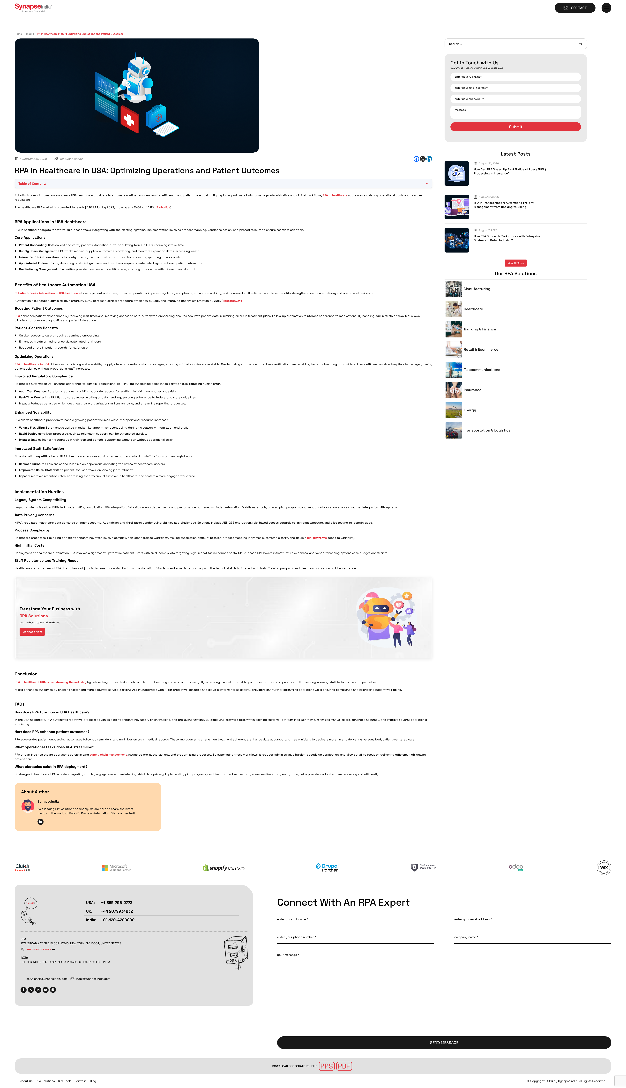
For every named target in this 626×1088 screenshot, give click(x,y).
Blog (29, 34)
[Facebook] (416, 159)
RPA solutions (45, 1081)
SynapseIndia (73, 159)
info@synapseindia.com (93, 979)
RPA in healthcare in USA (32, 364)
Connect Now (32, 632)
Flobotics (163, 207)
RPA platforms (317, 538)
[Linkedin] (429, 159)
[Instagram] (53, 990)
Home (18, 34)
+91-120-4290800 (118, 920)
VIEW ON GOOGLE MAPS (38, 949)
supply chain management (108, 754)
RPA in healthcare (335, 195)
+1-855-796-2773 (117, 902)
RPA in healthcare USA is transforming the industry (50, 682)
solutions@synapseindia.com (46, 979)
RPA (17, 316)
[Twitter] (31, 990)
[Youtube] (45, 990)
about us (26, 1081)
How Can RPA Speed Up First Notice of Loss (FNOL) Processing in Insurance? (510, 171)
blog (93, 1081)
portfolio (81, 1081)
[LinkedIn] (38, 990)
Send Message (444, 1042)
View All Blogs (516, 263)
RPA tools (64, 1081)
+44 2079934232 (117, 911)
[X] (423, 159)
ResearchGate (232, 301)
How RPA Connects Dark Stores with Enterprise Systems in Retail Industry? (507, 238)
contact (579, 8)
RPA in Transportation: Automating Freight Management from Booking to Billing (504, 205)
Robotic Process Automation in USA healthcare (48, 293)
